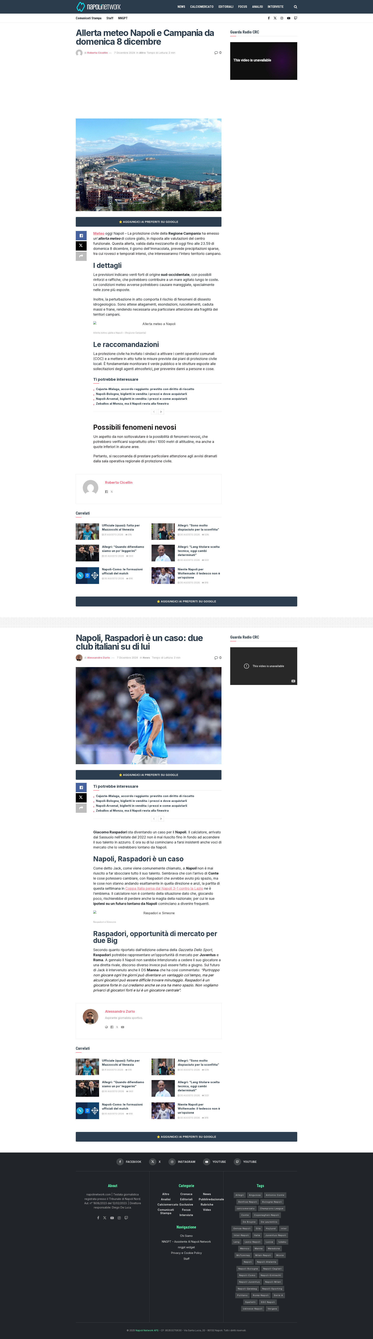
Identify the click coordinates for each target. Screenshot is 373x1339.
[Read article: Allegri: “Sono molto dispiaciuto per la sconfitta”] (163, 531)
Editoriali (226, 7)
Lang (237, 1242)
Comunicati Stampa (88, 18)
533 (206, 560)
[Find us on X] (275, 18)
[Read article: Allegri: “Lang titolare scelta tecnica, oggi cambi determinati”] (163, 553)
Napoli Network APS (147, 1330)
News (181, 7)
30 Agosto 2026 (190, 534)
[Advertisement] (148, 85)
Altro (142, 52)
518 (129, 534)
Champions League (271, 1208)
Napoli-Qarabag (247, 1288)
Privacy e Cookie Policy (186, 1252)
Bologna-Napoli (272, 1201)
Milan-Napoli (263, 1255)
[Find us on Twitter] (104, 1218)
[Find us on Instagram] (282, 18)
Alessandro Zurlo (98, 657)
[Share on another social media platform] (81, 256)
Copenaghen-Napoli (266, 1215)
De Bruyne (249, 1222)
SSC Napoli (268, 1302)
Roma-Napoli (261, 1295)
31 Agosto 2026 (113, 534)
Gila (258, 1228)
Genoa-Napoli (242, 1228)
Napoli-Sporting (272, 1288)
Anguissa (255, 1195)
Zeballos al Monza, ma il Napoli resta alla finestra (132, 403)
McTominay (243, 1255)
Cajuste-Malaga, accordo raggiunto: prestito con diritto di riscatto (145, 389)
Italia (257, 1235)
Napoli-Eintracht (271, 1275)
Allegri (240, 1195)
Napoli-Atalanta (266, 1262)
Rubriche (207, 1204)
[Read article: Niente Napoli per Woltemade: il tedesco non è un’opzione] (163, 575)
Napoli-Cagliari (272, 1268)
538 (206, 534)
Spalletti (250, 1302)
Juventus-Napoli (275, 1235)
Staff (109, 18)
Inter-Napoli (241, 1235)
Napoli (248, 1262)
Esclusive (186, 1204)
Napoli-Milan (273, 1282)
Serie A (278, 1295)
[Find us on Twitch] (126, 1218)
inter (284, 1228)
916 (206, 582)
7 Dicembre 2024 (124, 52)
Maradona (274, 1248)
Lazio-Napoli (253, 1242)
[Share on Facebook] (81, 235)
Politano (242, 1295)
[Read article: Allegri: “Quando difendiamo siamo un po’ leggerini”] (87, 553)
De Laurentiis (269, 1222)
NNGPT (123, 18)
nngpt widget (186, 1247)
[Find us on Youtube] (288, 18)
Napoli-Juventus (249, 1282)
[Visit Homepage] (99, 7)
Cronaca (186, 1194)
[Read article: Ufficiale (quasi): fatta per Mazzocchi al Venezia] (87, 531)
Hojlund (271, 1228)
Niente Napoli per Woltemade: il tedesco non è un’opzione (199, 573)
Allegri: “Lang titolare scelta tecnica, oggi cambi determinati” (199, 551)
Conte (245, 1215)
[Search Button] (295, 7)
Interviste (275, 7)
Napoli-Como (247, 1275)
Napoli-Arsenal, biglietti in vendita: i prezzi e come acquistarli (141, 399)
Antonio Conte (275, 1195)
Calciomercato (202, 7)
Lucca (269, 1242)
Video (207, 1209)
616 (130, 578)
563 (130, 556)
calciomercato (246, 1208)
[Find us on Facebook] (269, 18)
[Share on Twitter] (81, 246)
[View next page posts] (161, 411)
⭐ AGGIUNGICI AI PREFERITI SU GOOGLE (148, 221)
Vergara (272, 1308)
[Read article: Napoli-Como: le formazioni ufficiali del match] (87, 575)
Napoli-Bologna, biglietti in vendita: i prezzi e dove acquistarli (141, 394)
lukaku (282, 1242)
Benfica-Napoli (247, 1201)
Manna (259, 1248)
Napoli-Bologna (248, 1268)
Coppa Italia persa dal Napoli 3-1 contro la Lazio (164, 888)
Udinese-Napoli (252, 1308)
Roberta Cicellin (97, 52)
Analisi (257, 7)
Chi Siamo (186, 1235)
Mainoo (244, 1248)
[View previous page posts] (154, 411)
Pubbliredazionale (211, 1199)
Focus (242, 7)
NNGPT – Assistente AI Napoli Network (186, 1241)
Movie (280, 1255)
